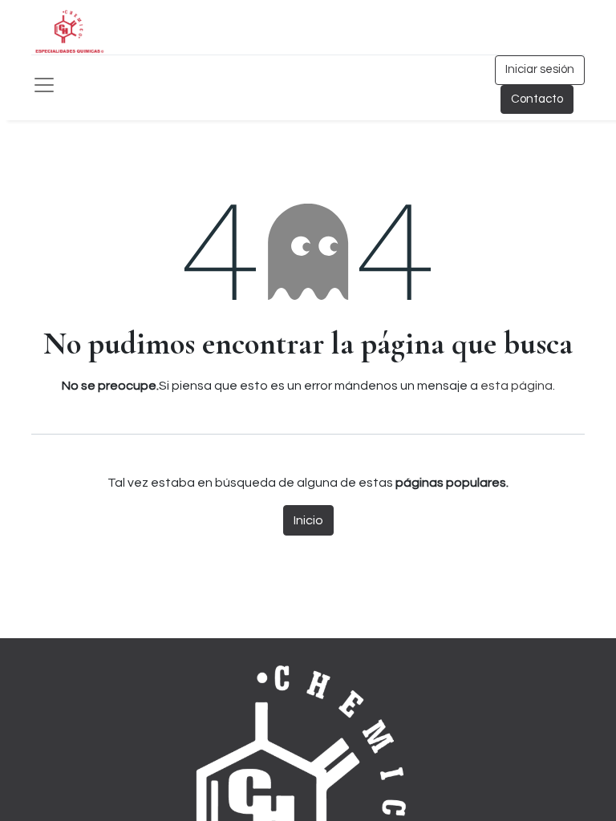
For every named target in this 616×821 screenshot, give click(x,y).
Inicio (308, 520)
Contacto (537, 99)
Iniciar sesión (539, 69)
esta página (516, 385)
